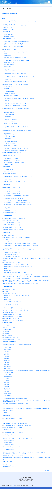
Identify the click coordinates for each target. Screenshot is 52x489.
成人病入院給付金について (9, 207)
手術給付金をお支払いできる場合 (10, 241)
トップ (3, 5)
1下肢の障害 (6, 353)
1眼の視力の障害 (7, 347)
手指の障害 (6, 354)
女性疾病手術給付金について (9, 212)
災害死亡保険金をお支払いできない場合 (11, 466)
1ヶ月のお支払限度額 (9, 91)
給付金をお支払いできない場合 (10, 49)
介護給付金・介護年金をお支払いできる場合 (12, 427)
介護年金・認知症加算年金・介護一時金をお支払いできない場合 (17, 425)
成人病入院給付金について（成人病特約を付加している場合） (16, 108)
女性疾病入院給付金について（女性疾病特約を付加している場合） (17, 130)
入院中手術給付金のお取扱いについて (12, 252)
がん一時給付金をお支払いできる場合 (11, 220)
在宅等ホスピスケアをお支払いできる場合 (12, 314)
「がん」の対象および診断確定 (10, 190)
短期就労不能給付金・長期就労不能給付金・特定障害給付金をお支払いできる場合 (20, 453)
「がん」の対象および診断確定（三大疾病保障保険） (14, 218)
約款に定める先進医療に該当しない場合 (12, 301)
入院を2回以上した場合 (8, 27)
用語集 (3, 18)
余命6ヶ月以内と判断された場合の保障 (11, 304)
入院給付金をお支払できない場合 (11, 95)
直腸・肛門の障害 (8, 368)
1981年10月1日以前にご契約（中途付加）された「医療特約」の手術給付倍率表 (20, 274)
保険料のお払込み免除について (9, 341)
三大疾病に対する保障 (7, 215)
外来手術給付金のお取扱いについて (11, 254)
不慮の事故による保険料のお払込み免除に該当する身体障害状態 (17, 344)
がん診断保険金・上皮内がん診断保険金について (13, 198)
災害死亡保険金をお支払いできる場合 (11, 465)
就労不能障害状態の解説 (9, 440)
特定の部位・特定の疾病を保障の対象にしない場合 (15, 57)
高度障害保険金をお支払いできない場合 (11, 339)
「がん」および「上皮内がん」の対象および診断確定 (15, 200)
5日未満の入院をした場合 (8, 29)
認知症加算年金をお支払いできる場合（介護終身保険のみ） (16, 423)
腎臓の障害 (6, 364)
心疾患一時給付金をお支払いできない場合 (12, 225)
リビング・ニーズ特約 (8, 307)
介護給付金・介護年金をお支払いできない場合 (13, 432)
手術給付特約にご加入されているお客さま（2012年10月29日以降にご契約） (19, 249)
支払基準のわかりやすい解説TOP (9, 13)
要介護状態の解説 (8, 421)
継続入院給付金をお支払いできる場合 (12, 160)
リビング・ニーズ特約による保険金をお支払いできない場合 (16, 310)
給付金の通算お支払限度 (9, 36)
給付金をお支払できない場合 (9, 173)
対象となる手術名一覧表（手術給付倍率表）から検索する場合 (16, 237)
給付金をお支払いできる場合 (9, 24)
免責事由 (6, 53)
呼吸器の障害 (7, 360)
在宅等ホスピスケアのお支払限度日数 (11, 318)
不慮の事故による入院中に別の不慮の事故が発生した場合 (16, 41)
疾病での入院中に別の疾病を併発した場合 (13, 44)
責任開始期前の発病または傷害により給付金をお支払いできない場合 (18, 52)
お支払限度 (6, 88)
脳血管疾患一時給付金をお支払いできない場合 (13, 229)
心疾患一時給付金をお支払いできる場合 (11, 224)
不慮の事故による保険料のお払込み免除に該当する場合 (15, 398)
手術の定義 (5, 239)
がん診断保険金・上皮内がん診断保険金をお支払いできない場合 (17, 204)
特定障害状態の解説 (8, 442)
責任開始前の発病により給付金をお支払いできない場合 (17, 126)
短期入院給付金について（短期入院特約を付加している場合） (16, 60)
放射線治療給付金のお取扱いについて (12, 256)
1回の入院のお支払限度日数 (11, 119)
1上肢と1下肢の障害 (7, 335)
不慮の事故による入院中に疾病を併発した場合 (14, 43)
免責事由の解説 (7, 55)
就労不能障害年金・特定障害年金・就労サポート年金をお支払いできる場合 (19, 438)
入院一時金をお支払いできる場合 (11, 158)
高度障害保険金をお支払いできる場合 (11, 337)
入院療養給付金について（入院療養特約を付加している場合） (16, 84)
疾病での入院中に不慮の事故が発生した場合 (13, 46)
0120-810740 (26, 478)
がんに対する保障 (6, 184)
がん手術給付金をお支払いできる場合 (12, 193)
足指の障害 (6, 356)
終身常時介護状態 (7, 329)
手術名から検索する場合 (8, 235)
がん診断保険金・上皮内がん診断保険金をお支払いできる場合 (17, 202)
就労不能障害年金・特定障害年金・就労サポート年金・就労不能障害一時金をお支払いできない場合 (24, 452)
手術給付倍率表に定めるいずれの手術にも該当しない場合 (16, 264)
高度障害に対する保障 (7, 322)
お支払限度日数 (6, 31)
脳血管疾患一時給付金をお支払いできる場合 (12, 227)
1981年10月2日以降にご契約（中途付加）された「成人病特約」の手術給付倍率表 (20, 283)
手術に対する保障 (6, 232)
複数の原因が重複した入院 (9, 38)
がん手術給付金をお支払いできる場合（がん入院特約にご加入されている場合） (20, 248)
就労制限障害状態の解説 (9, 444)
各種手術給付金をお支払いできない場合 (11, 262)
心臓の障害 (6, 362)
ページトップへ (47, 470)
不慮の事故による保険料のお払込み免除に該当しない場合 (15, 403)
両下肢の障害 (6, 333)
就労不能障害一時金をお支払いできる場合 (12, 446)
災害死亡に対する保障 (7, 461)
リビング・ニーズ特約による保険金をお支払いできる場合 (15, 308)
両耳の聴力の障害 (8, 349)
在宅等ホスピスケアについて (9, 312)
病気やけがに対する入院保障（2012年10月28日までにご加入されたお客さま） (19, 21)
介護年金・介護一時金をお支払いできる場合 (12, 418)
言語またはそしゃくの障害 (9, 327)
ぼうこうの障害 (7, 366)
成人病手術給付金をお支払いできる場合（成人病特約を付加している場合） (20, 243)
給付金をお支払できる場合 (9, 62)
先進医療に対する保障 (7, 286)
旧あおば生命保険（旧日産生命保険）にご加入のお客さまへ (16, 26)
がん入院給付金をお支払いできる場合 (12, 191)
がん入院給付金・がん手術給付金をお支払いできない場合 (16, 195)
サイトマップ (5, 16)
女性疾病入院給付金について (9, 210)
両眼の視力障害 (6, 325)
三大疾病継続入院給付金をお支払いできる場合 (14, 162)
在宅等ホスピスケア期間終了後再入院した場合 (13, 320)
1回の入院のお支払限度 (10, 69)
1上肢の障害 (6, 351)
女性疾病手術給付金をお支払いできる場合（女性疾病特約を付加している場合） (21, 245)
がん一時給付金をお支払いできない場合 (11, 222)
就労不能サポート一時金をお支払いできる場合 (13, 455)
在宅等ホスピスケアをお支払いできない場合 (12, 316)
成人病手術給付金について (9, 208)
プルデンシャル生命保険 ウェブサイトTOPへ (24, 485)
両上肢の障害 (6, 331)
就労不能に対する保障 (7, 434)
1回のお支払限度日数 (8, 34)
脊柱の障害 (6, 358)
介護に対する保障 (6, 415)
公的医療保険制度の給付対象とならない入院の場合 (15, 73)
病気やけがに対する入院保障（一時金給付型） (12, 152)
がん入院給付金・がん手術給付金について (12, 187)
